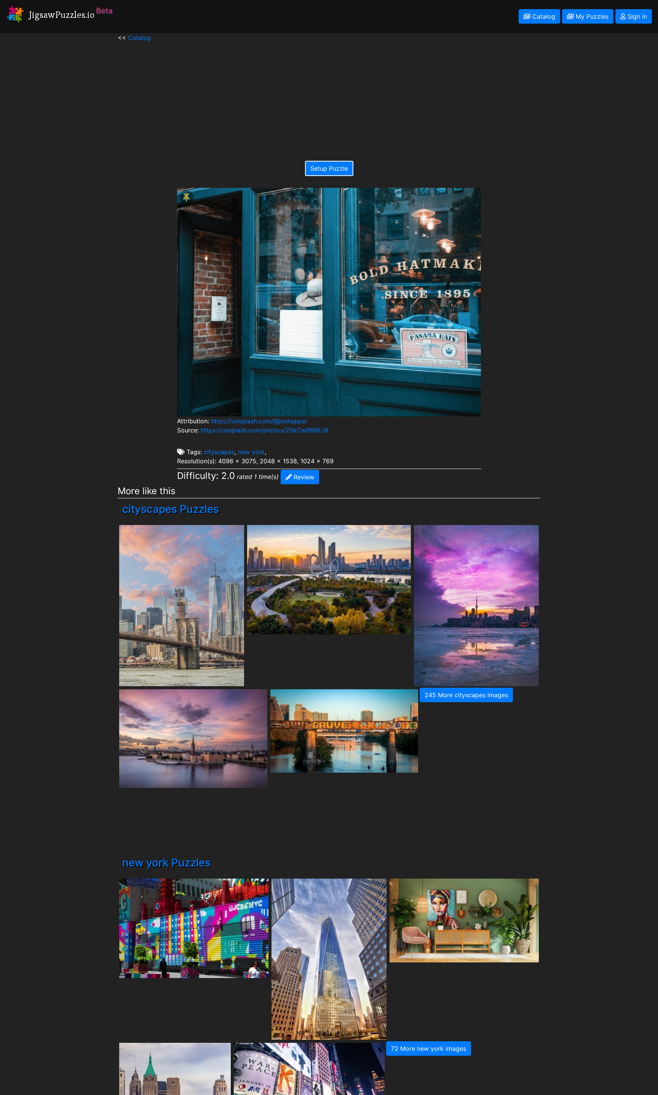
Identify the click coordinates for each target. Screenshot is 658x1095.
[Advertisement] (329, 95)
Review (303, 477)
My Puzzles (591, 16)
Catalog (542, 16)
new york (251, 452)
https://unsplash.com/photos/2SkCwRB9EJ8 (265, 430)
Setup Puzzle (329, 168)
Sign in (636, 16)
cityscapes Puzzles (170, 509)
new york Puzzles (166, 862)
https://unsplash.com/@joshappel (259, 421)
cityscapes (219, 452)
